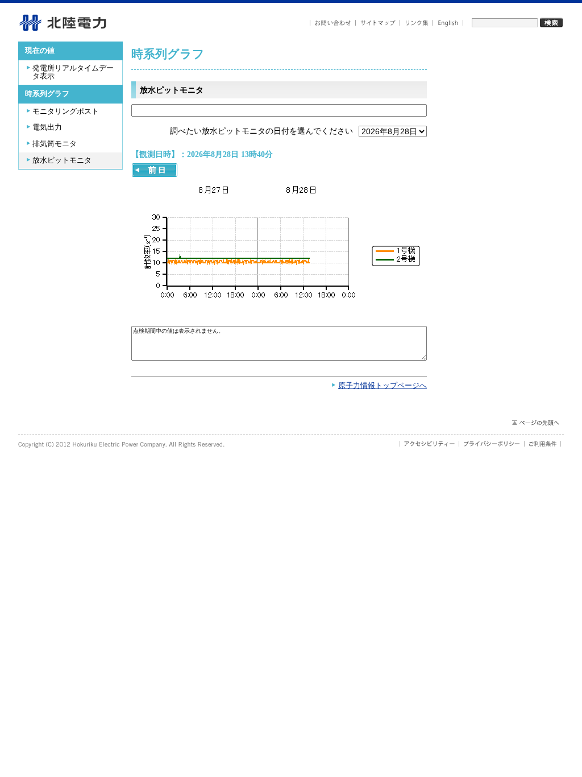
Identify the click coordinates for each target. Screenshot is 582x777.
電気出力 (47, 127)
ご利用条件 (543, 444)
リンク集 (416, 23)
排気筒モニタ (54, 144)
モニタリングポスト (65, 111)
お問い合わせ (333, 23)
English (448, 23)
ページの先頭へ (535, 422)
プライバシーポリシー (492, 444)
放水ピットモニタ (62, 160)
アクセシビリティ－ (429, 444)
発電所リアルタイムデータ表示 (73, 72)
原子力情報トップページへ (382, 386)
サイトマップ (378, 23)
